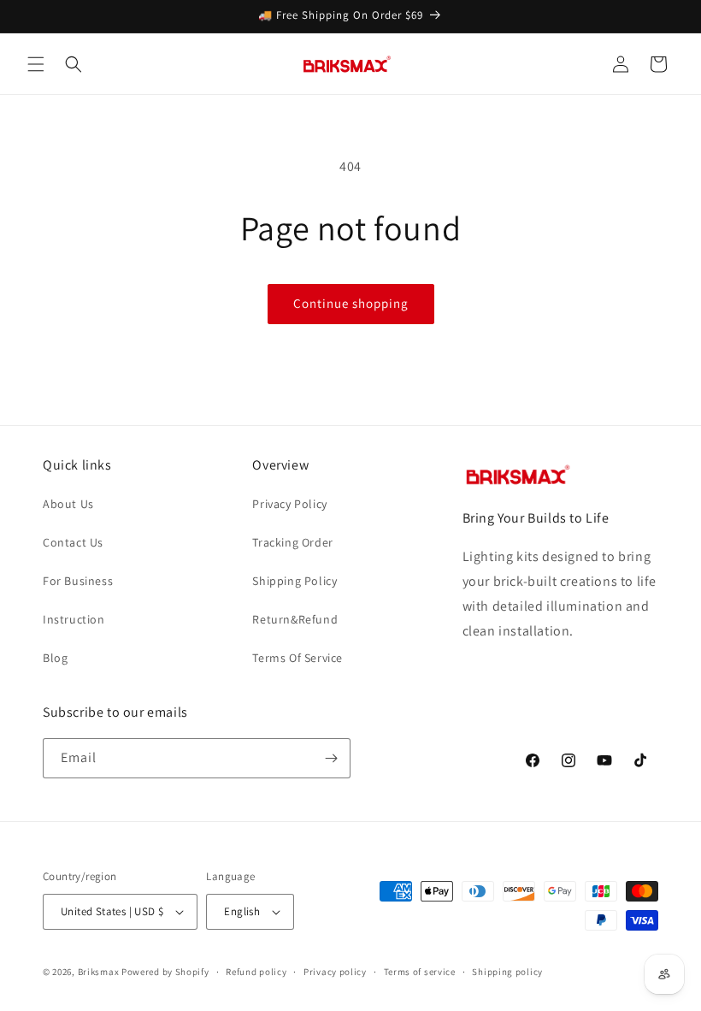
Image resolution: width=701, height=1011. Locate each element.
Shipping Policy (294, 580)
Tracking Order (292, 542)
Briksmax (99, 972)
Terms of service (420, 972)
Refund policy (256, 972)
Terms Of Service (297, 657)
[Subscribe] (331, 758)
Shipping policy (507, 972)
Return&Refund (295, 619)
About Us (68, 503)
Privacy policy (335, 972)
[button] (36, 64)
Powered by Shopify (165, 972)
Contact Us (73, 542)
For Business (78, 580)
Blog (55, 657)
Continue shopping (351, 303)
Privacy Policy (289, 503)
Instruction (74, 619)
